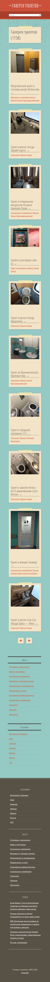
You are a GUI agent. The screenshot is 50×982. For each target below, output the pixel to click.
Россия (35, 570)
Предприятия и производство (21, 686)
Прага (13, 271)
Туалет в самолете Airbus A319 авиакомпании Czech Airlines (24, 491)
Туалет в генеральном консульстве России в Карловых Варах (22, 205)
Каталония (15, 441)
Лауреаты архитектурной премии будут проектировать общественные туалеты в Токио (25, 935)
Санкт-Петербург (30, 573)
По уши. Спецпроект (18, 943)
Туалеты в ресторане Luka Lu (24, 261)
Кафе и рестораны (19, 268)
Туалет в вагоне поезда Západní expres (22, 148)
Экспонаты (13, 714)
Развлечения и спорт (18, 691)
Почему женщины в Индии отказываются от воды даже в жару (25, 915)
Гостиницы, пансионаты (19, 667)
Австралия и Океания (18, 734)
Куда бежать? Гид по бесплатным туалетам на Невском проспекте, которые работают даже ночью (24, 906)
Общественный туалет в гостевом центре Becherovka (25, 87)
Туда (28, 640)
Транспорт (15, 155)
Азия (11, 739)
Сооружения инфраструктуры (21, 695)
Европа (14, 100)
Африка (12, 748)
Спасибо (25, 973)
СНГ (11, 763)
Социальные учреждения (21, 213)
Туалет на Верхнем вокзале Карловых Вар (24, 374)
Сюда (22, 640)
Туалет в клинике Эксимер (24, 562)
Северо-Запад (17, 573)
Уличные (12, 710)
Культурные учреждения (19, 676)
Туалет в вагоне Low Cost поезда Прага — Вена (23, 621)
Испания (30, 438)
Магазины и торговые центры (23, 97)
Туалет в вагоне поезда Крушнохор (22, 319)
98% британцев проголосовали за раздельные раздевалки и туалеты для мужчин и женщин (24, 924)
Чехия (20, 100)
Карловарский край (31, 100)
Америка (12, 743)
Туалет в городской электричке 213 (20, 431)
